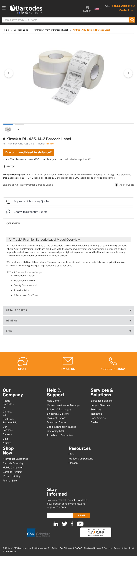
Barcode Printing (12, 471)
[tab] (68, 221)
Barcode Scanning (13, 463)
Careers (7, 434)
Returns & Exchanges (59, 409)
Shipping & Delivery (58, 413)
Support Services (100, 405)
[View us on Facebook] (72, 525)
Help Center (53, 400)
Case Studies (98, 418)
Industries (96, 413)
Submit (81, 515)
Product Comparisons (80, 458)
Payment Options (56, 418)
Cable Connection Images (61, 426)
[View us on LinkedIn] (56, 525)
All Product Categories (15, 458)
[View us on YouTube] (80, 525)
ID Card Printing (12, 476)
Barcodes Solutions (102, 400)
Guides (94, 422)
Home (6, 29)
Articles (7, 443)
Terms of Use (120, 548)
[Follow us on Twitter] (64, 525)
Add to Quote (127, 184)
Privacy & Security (103, 548)
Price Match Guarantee (60, 435)
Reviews (12, 320)
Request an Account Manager (63, 405)
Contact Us (126, 10)
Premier (50, 143)
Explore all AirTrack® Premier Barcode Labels (28, 184)
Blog (5, 438)
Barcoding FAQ (55, 431)
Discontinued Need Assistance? (28, 152)
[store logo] (25, 9)
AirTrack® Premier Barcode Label (51, 29)
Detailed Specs (16, 310)
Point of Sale (10, 480)
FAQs (9, 330)
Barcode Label (21, 29)
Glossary (73, 462)
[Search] (132, 20)
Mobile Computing (13, 467)
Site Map (88, 548)
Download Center (57, 422)
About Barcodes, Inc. (8, 404)
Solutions (96, 409)
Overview (13, 223)
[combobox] (68, 20)
